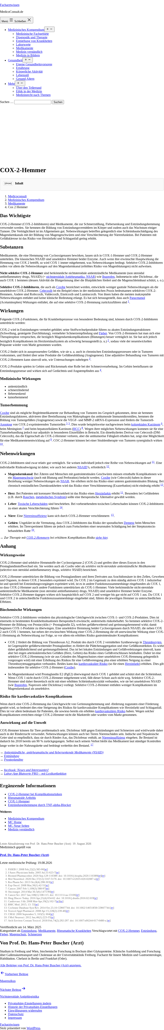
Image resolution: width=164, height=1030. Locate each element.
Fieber (103, 333)
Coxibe (60, 287)
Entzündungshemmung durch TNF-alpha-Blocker (39, 805)
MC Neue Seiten (18, 825)
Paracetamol (137, 298)
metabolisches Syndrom (51, 497)
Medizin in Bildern (28, 55)
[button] (29, 1003)
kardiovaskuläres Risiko (110, 711)
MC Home (15, 822)
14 (61, 507)
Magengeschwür (23, 477)
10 (1, 443)
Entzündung (11, 756)
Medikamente (24, 48)
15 (112, 514)
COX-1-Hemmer (19, 801)
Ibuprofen (108, 276)
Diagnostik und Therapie (31, 37)
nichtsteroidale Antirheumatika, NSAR (70, 276)
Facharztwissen (9, 5)
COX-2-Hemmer (128, 930)
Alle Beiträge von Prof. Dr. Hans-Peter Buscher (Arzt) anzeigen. (40, 965)
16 (32, 529)
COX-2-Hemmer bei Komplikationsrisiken (35, 794)
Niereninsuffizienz (35, 516)
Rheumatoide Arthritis (22, 797)
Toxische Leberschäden (33, 504)
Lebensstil (22, 75)
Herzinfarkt (132, 663)
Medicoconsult (17, 196)
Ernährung (22, 68)
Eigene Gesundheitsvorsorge (34, 64)
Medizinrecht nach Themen (33, 95)
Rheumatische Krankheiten (74, 930)
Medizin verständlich (29, 51)
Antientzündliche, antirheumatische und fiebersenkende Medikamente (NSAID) (53, 752)
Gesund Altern (25, 78)
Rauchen (28, 497)
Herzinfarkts (103, 493)
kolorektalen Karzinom (145, 424)
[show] (8, 183)
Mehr (11, 83)
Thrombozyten (152, 642)
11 (153, 461)
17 (92, 744)
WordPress (33, 1028)
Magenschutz (17, 934)
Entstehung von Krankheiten (34, 41)
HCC (76, 429)
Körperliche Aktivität (29, 71)
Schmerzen (35, 934)
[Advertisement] (82, 134)
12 (107, 466)
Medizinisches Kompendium (26, 29)
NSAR (64, 481)
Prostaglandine (13, 759)
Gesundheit (15, 60)
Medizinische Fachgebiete (32, 33)
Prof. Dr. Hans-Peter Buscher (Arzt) (24, 855)
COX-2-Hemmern (37, 537)
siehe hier (101, 537)
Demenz (129, 522)
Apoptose (6, 424)
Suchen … (6, 102)
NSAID (82, 467)
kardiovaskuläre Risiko (93, 663)
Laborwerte (23, 44)
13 (161, 484)
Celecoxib (46, 290)
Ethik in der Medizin (29, 91)
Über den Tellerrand (28, 87)
